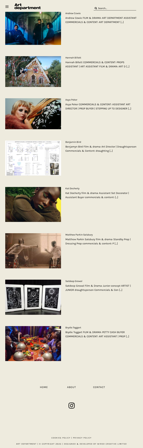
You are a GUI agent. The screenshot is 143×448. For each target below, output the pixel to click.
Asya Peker (71, 99)
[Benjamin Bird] (33, 158)
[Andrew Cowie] (33, 28)
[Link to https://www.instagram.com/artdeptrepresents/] (72, 405)
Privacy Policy (82, 438)
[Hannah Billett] (33, 71)
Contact (99, 387)
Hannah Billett (73, 57)
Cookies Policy (60, 438)
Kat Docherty (72, 188)
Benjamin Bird (73, 142)
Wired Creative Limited (112, 444)
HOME (44, 387)
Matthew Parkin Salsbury (79, 234)
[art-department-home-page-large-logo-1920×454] (27, 4)
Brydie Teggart (73, 327)
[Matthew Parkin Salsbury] (33, 250)
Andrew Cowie (73, 13)
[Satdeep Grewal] (33, 297)
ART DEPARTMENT (26, 444)
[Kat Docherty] (33, 204)
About (71, 387)
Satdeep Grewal (73, 281)
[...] (122, 22)
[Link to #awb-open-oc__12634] (7, 6)
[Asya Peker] (33, 113)
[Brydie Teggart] (33, 343)
